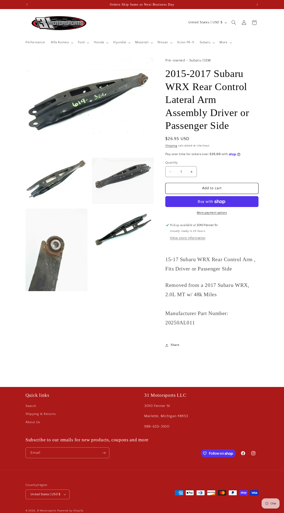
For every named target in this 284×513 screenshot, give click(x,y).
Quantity (171, 162)
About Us (33, 422)
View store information (187, 238)
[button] (61, 42)
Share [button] (175, 345)
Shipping (171, 145)
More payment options (212, 212)
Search (31, 406)
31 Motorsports (46, 510)
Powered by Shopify (70, 510)
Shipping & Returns (41, 414)
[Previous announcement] (27, 4)
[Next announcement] (257, 4)
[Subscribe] (104, 452)
